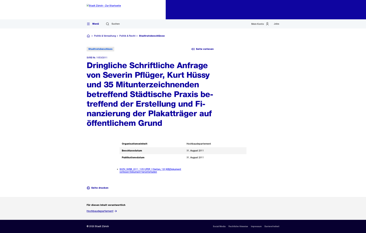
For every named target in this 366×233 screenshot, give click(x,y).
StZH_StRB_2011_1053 (145, 169)
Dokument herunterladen (143, 172)
